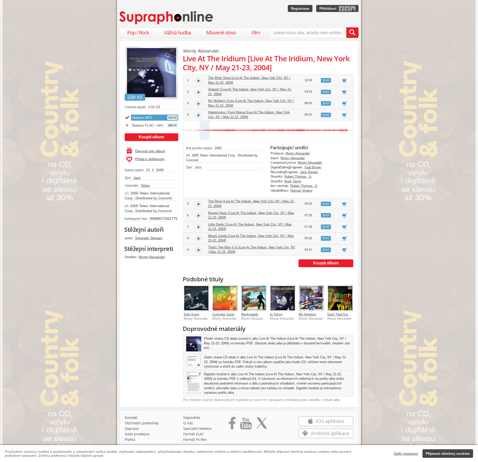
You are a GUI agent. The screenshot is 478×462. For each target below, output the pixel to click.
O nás (188, 423)
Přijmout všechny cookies (448, 454)
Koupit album (151, 137)
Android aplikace (329, 433)
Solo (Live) (191, 314)
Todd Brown (312, 167)
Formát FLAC (193, 434)
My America (307, 314)
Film (255, 32)
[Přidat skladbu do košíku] (344, 80)
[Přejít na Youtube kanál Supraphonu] (245, 425)
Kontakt (131, 417)
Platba (130, 439)
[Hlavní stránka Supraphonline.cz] (166, 18)
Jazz (137, 178)
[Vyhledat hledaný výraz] (352, 32)
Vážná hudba (177, 32)
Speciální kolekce (197, 428)
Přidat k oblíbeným (150, 159)
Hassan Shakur (301, 190)
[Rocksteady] (254, 298)
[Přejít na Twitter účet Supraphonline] (261, 425)
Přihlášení (327, 8)
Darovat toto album (150, 151)
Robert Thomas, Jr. (298, 176)
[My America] (311, 298)
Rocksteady (249, 314)
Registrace (300, 8)
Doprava (132, 428)
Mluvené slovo (221, 32)
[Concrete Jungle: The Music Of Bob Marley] (225, 298)
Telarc (145, 185)
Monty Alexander (152, 257)
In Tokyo (276, 314)
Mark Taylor (292, 181)
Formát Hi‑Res (195, 439)
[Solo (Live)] (196, 298)
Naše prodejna (137, 434)
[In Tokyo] (282, 298)
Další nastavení (406, 454)
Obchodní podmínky (142, 423)
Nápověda (191, 417)
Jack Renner (309, 172)
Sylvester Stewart (148, 238)
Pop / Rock (138, 32)
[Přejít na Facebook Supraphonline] (232, 425)
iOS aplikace (329, 421)
